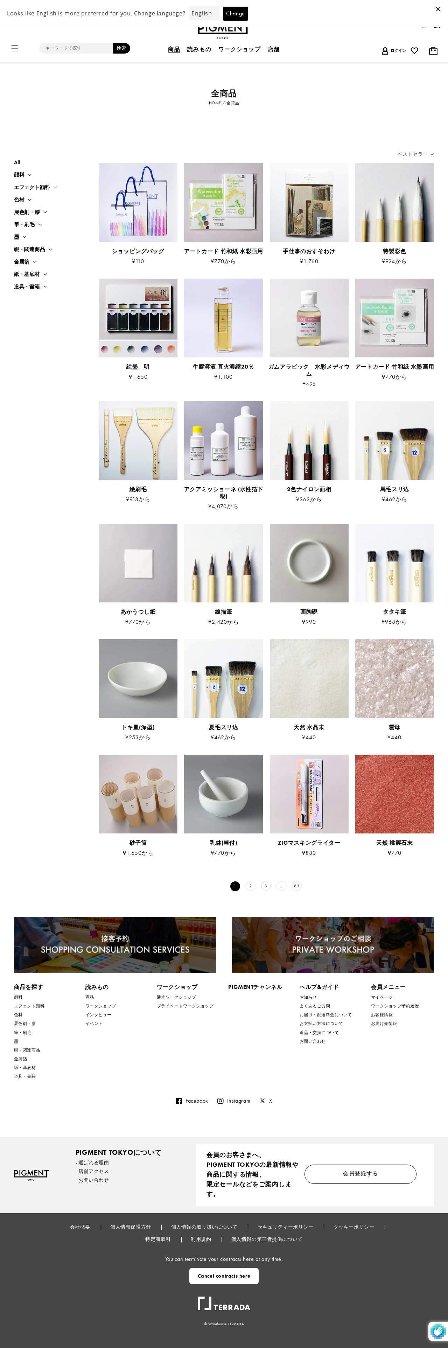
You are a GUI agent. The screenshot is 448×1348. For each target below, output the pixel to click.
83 (296, 886)
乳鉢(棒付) (223, 842)
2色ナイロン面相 (309, 489)
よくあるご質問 (315, 1006)
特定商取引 (158, 1239)
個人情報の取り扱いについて (205, 1227)
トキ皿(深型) (137, 727)
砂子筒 (138, 842)
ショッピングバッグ (138, 251)
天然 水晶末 (309, 727)
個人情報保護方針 (131, 1227)
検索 (121, 48)
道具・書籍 (27, 287)
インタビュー (98, 1015)
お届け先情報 (384, 1023)
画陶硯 (309, 611)
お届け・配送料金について (326, 1015)
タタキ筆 (394, 611)
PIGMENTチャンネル (255, 987)
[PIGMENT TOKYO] (31, 1175)
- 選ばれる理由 (92, 1162)
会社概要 (81, 1227)
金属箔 (21, 262)
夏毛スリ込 (223, 727)
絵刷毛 (138, 489)
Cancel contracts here (224, 1275)
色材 (19, 199)
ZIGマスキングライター (309, 842)
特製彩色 (394, 251)
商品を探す (28, 987)
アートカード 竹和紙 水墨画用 (394, 366)
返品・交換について (319, 1032)
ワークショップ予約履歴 (395, 1006)
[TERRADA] (224, 1301)
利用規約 (201, 1239)
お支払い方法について (321, 1023)
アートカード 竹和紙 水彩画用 (223, 251)
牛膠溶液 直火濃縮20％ (226, 366)
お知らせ (308, 997)
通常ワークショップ (176, 997)
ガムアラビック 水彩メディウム (309, 370)
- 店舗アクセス (92, 1171)
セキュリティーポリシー (286, 1227)
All (17, 162)
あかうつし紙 (138, 611)
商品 (89, 997)
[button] (14, 48)
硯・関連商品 (29, 249)
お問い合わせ (313, 1041)
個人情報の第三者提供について (267, 1239)
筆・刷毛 (24, 224)
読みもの (97, 987)
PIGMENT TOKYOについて (119, 1152)
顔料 (19, 175)
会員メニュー (388, 987)
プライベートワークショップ (185, 1006)
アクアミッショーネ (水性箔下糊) (224, 493)
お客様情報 (382, 1015)
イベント (94, 1023)
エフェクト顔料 (32, 187)
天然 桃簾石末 (394, 842)
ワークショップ (100, 1006)
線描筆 (223, 611)
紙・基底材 (27, 274)
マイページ (382, 997)
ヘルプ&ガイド (319, 987)
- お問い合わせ (92, 1180)
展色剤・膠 (27, 212)
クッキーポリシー (355, 1227)
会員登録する (360, 1173)
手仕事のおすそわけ (309, 251)
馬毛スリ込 (394, 489)
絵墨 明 (138, 366)
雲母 (394, 727)
